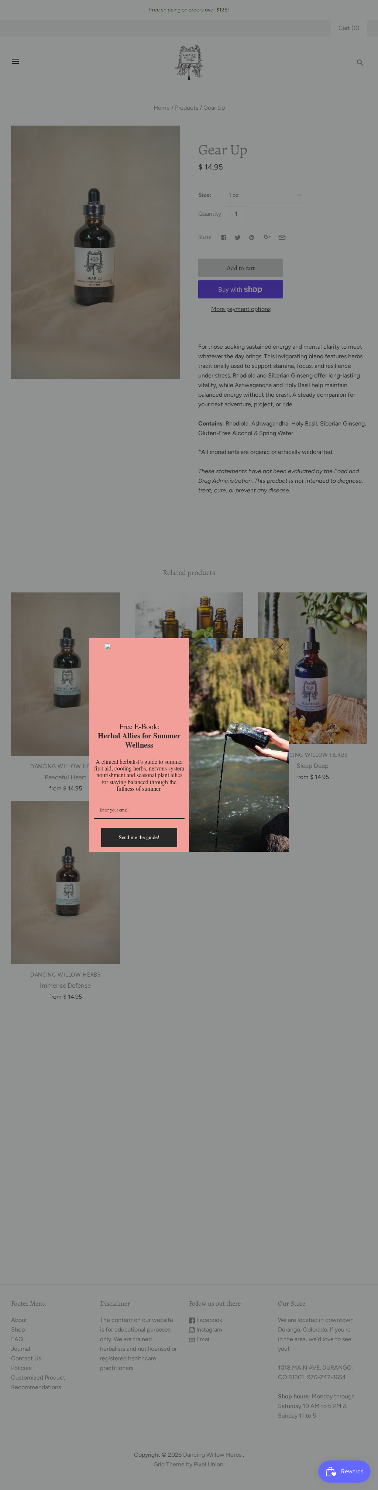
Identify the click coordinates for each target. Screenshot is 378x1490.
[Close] (280, 647)
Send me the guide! (139, 837)
